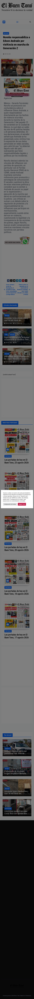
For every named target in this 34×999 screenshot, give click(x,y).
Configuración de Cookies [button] (10, 504)
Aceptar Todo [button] (22, 504)
